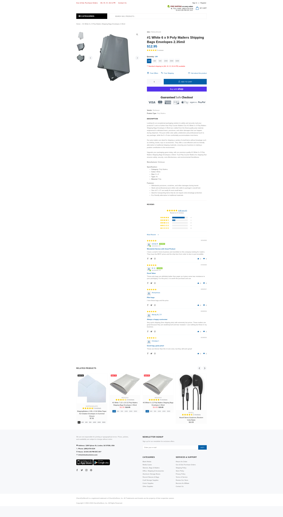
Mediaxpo (156, 110)
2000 (171, 61)
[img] (151, 241)
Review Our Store (182, 480)
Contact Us (180, 486)
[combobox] (158, 16)
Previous (90, 58)
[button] (152, 50)
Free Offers (154, 73)
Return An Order (181, 461)
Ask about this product (199, 73)
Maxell (191, 412)
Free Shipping (169, 73)
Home (78, 24)
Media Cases (147, 465)
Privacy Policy (180, 474)
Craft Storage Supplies (150, 480)
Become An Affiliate (182, 483)
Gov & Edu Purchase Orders (186, 465)
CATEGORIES (87, 16)
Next (137, 58)
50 (79, 422)
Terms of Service (181, 477)
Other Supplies (148, 486)
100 (149, 61)
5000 (177, 61)
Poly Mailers (161, 113)
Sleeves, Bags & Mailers (151, 468)
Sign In (194, 3)
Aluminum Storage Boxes (151, 474)
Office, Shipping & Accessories (153, 471)
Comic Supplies (148, 483)
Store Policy (180, 471)
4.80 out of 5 (182, 210)
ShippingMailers (92, 406)
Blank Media (147, 461)
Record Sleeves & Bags (151, 477)
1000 (166, 61)
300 (154, 61)
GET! (202, 447)
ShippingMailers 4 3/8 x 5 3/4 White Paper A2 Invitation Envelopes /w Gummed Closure (91, 413)
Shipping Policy (181, 468)
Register (203, 3)
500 (160, 61)
